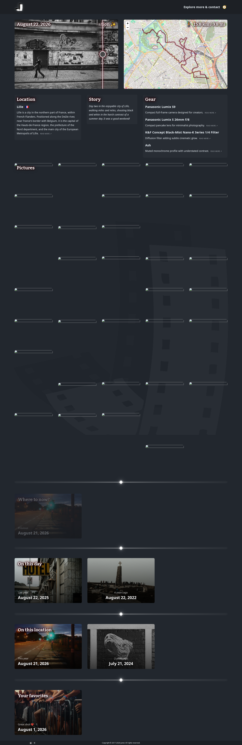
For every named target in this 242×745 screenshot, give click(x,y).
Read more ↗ (46, 134)
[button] (127, 23)
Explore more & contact (202, 7)
